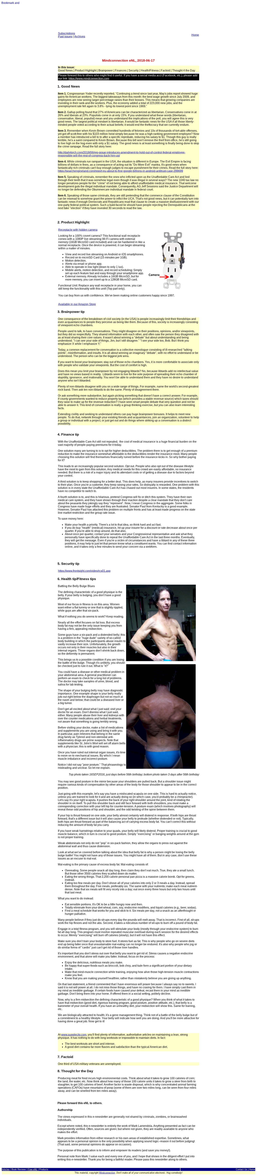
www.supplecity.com (73, 1034)
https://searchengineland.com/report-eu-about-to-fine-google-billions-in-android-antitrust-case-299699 (120, 170)
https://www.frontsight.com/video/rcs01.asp (84, 570)
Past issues (65, 36)
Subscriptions (66, 33)
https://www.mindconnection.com (89, 78)
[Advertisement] (128, 32)
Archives (79, 36)
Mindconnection (107, 1172)
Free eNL (32, 1169)
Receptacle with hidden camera (77, 229)
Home (195, 34)
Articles (6, 1169)
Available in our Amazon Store (77, 304)
